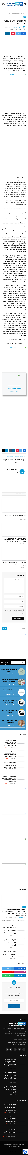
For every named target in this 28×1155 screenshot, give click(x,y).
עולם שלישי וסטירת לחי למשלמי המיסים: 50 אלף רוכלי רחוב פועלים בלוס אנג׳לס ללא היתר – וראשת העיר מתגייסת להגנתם (14, 515)
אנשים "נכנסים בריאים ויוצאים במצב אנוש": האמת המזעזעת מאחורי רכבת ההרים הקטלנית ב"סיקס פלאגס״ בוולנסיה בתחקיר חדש (15, 540)
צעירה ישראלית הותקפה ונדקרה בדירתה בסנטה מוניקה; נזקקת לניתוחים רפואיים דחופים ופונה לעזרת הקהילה (10, 765)
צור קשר (11, 1151)
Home (24, 13)
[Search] (4, 4)
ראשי (16, 1151)
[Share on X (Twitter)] (18, 33)
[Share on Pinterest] (13, 33)
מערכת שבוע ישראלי (16, 27)
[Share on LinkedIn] (7, 33)
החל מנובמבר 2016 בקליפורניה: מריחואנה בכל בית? (20, 461)
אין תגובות (18, 29)
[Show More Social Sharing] (3, 33)
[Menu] (25, 4)
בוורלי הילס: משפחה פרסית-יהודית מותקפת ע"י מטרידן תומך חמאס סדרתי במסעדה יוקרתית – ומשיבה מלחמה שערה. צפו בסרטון (9, 778)
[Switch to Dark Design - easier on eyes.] (2, 4)
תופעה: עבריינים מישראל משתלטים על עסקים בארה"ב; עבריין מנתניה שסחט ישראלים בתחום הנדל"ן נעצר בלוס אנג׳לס (10, 742)
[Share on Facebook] (23, 33)
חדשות (24, 17)
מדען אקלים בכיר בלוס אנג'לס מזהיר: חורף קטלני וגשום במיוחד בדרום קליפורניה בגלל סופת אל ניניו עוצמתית (14, 564)
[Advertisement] (14, 146)
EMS (19, 1146)
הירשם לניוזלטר (14, 1006)
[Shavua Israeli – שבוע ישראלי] (14, 4)
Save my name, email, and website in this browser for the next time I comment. (14, 612)
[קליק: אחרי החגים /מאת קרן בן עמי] (14, 45)
